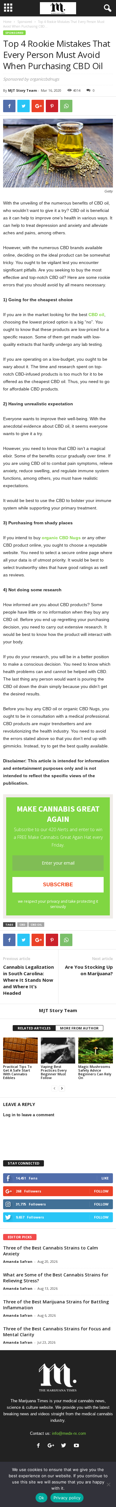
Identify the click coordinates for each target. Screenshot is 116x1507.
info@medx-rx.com (69, 1433)
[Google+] (52, 1446)
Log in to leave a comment (28, 1115)
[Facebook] (39, 1446)
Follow (101, 1191)
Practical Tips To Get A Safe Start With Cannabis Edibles (17, 1072)
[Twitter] (65, 1446)
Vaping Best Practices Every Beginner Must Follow (54, 1072)
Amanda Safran (17, 1261)
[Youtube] (77, 1446)
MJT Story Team (22, 90)
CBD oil (36, 925)
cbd (22, 925)
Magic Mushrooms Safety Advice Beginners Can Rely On (94, 1072)
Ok (41, 1497)
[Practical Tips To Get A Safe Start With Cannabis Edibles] (20, 1050)
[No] (108, 1484)
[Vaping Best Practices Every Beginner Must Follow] (58, 1050)
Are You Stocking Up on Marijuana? (89, 970)
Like (105, 1178)
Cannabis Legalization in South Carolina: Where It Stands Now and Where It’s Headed (28, 980)
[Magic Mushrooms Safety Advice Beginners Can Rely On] (95, 1050)
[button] (106, 8)
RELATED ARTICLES (34, 1028)
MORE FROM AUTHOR (79, 1028)
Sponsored (24, 22)
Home (7, 22)
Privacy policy (67, 1497)
